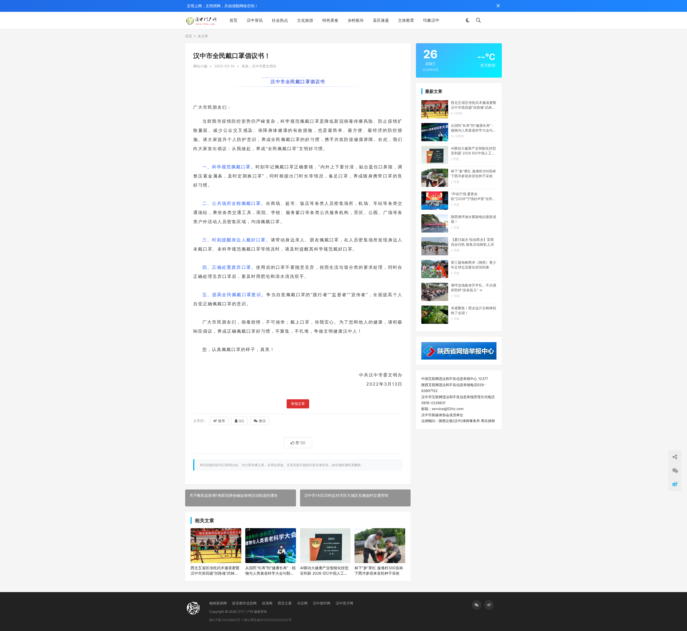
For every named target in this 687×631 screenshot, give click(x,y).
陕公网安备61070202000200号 (268, 620)
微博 (221, 421)
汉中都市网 (321, 603)
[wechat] (476, 605)
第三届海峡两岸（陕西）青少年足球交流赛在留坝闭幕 (473, 264)
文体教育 (406, 20)
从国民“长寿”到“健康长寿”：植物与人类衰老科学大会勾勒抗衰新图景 (270, 570)
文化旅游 (305, 20)
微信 (262, 421)
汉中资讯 (255, 20)
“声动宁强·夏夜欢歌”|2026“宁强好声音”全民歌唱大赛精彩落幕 (473, 196)
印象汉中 (431, 20)
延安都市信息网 (244, 603)
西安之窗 (285, 603)
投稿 (494, 20)
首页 (233, 20)
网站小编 (200, 66)
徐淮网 (267, 603)
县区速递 (381, 20)
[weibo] (489, 605)
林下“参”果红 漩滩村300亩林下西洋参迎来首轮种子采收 (379, 570)
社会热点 (280, 20)
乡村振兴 (356, 20)
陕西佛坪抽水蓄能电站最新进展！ (473, 219)
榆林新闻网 (218, 603)
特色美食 (330, 20)
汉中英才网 (344, 603)
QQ (241, 421)
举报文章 (298, 404)
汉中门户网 (245, 612)
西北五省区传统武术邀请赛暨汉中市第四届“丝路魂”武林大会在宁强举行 (215, 570)
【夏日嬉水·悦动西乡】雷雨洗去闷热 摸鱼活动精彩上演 (472, 241)
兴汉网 (302, 603)
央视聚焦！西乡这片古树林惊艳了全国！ (473, 310)
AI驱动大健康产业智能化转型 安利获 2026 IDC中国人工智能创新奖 (324, 570)
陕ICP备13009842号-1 (226, 620)
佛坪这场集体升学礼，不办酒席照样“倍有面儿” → (473, 287)
